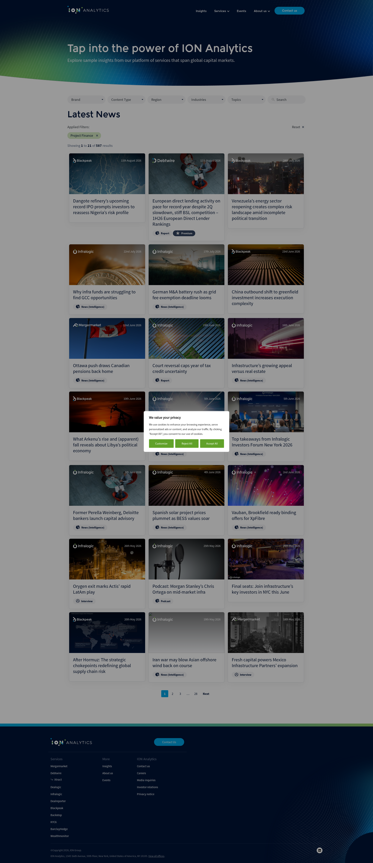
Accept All (212, 443)
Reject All (187, 443)
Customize (161, 443)
